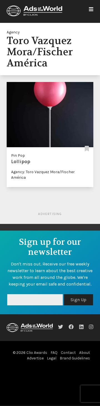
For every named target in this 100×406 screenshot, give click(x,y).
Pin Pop (18, 155)
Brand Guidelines (75, 358)
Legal (51, 358)
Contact (68, 352)
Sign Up (78, 299)
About (84, 352)
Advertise (35, 358)
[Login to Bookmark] (87, 149)
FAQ (54, 352)
